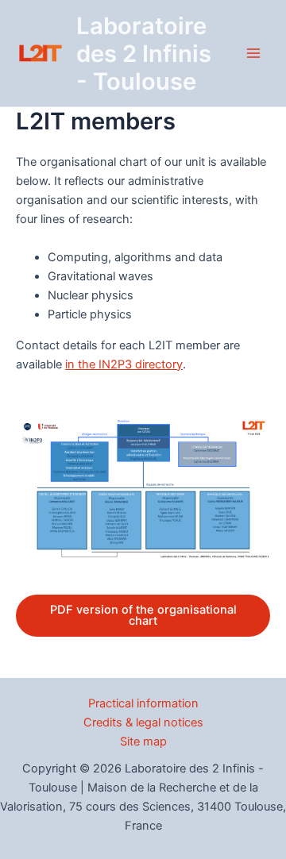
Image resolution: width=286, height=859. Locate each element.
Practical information (143, 703)
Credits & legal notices (143, 722)
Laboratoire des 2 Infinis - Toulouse (143, 53)
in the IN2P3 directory (124, 364)
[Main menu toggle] (253, 53)
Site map (143, 741)
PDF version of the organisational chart (143, 616)
